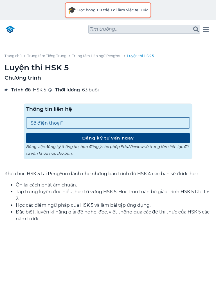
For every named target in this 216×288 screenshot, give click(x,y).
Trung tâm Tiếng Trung (46, 56)
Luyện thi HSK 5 (140, 56)
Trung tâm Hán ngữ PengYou (97, 56)
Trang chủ (13, 56)
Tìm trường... (104, 29)
